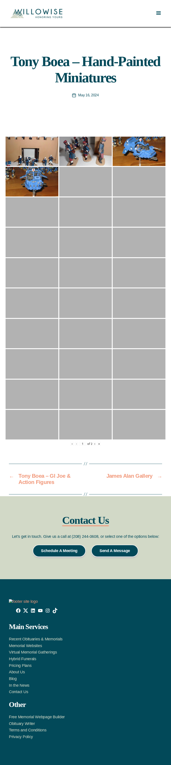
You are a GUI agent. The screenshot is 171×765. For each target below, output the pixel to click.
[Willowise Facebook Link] (18, 610)
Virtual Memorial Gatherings (33, 652)
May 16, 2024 (88, 95)
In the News (19, 685)
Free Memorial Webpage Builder (37, 717)
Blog (13, 678)
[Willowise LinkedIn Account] (33, 610)
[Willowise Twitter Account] (25, 610)
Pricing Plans (20, 665)
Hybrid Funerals (22, 659)
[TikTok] (55, 610)
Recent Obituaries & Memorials (36, 639)
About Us (17, 672)
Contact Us (18, 692)
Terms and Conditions (28, 730)
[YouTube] (40, 610)
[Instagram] (47, 610)
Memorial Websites (25, 646)
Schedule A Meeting (59, 550)
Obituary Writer (22, 723)
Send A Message (115, 550)
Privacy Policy (21, 737)
